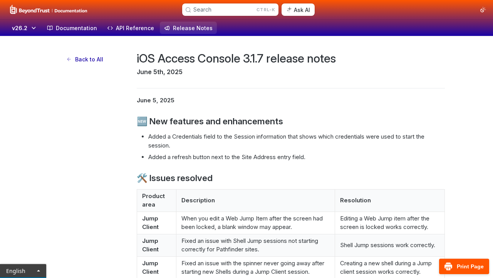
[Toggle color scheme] (483, 9)
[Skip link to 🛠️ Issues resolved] (131, 177)
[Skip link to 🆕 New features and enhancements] (131, 121)
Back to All (89, 59)
